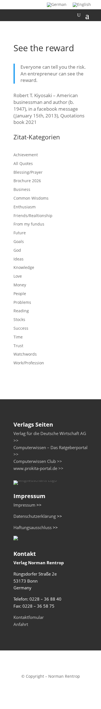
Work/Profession (28, 362)
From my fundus (28, 224)
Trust (18, 345)
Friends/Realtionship (32, 215)
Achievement (25, 154)
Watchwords (25, 354)
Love (17, 276)
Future (19, 232)
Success (20, 328)
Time (18, 337)
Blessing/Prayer (28, 172)
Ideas (18, 259)
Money (19, 284)
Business (21, 189)
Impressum (24, 505)
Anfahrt (20, 624)
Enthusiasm (24, 206)
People (19, 293)
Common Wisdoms (31, 198)
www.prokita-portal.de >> (38, 468)
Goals (18, 241)
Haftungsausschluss (32, 527)
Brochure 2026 (27, 180)
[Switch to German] (56, 6)
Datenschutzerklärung (34, 516)
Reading (21, 310)
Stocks (19, 319)
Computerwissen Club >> (37, 461)
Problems (22, 302)
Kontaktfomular (28, 617)
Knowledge (23, 267)
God (17, 250)
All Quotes (23, 163)
